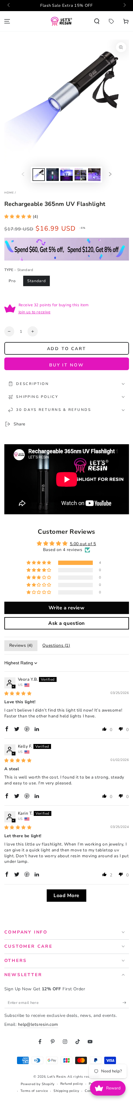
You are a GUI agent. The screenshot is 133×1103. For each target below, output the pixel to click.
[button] (97, 21)
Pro (12, 280)
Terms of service (34, 1090)
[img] (18, 693)
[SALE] (111, 21)
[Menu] (7, 21)
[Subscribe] (125, 1002)
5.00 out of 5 (83, 544)
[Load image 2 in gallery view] (52, 174)
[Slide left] (9, 5)
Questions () (56, 645)
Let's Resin (56, 1076)
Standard (36, 280)
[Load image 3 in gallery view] (66, 174)
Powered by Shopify (38, 1084)
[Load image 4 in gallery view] (80, 174)
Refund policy (71, 1083)
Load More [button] (66, 895)
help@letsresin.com (38, 1024)
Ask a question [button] (66, 623)
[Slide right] (124, 5)
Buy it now (66, 365)
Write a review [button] (67, 607)
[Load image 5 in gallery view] (94, 174)
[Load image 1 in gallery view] (38, 174)
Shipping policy (66, 1090)
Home (9, 192)
